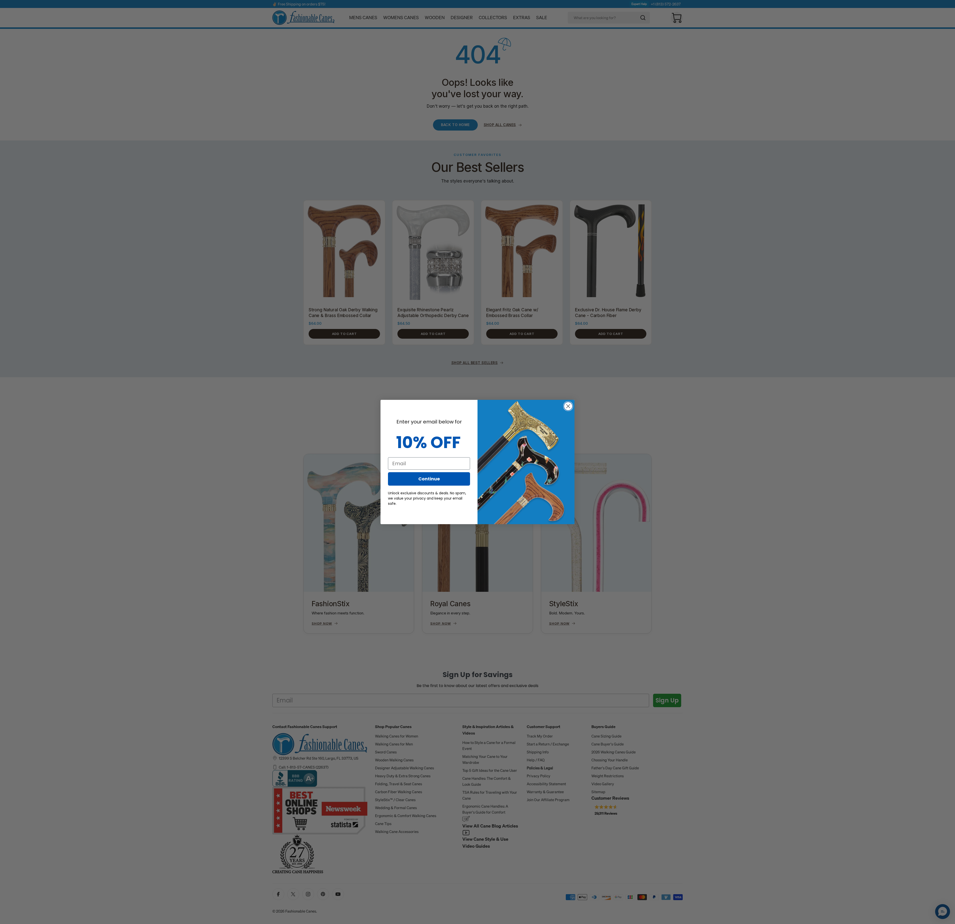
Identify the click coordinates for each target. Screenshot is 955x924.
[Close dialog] (568, 406)
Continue (429, 479)
